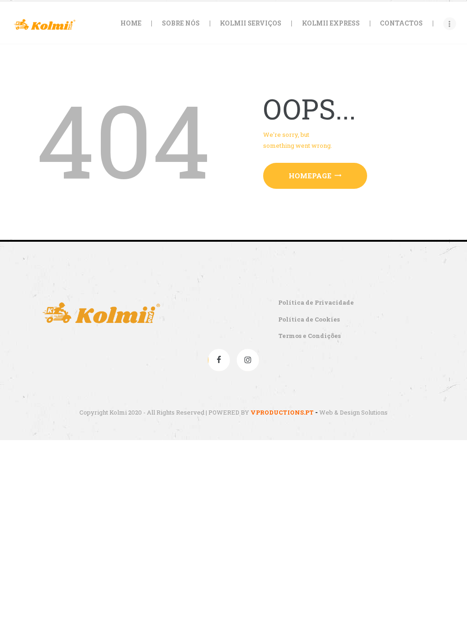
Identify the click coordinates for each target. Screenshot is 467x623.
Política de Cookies (309, 319)
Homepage (310, 175)
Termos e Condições (309, 336)
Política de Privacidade (316, 302)
